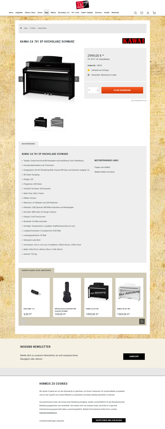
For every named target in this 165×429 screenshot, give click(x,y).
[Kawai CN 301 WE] (129, 292)
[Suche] (135, 13)
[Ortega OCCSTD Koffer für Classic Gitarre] (67, 292)
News (11, 13)
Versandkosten (104, 59)
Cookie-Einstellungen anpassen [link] (51, 421)
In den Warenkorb (122, 90)
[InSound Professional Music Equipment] (82, 4)
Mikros (53, 13)
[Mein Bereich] (148, 13)
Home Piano (42, 28)
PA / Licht (75, 13)
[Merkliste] (142, 13)
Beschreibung (28, 144)
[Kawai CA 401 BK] (98, 292)
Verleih (106, 13)
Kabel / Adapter (87, 13)
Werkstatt (115, 13)
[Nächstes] (76, 79)
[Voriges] (21, 79)
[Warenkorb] (154, 13)
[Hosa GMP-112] (36, 292)
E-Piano (32, 28)
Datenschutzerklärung (48, 413)
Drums (40, 13)
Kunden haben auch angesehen (36, 270)
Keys (46, 13)
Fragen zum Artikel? (102, 167)
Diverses (98, 13)
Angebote (19, 13)
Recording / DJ (63, 13)
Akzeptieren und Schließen (109, 420)
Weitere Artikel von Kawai (104, 172)
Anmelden (134, 356)
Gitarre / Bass (30, 13)
